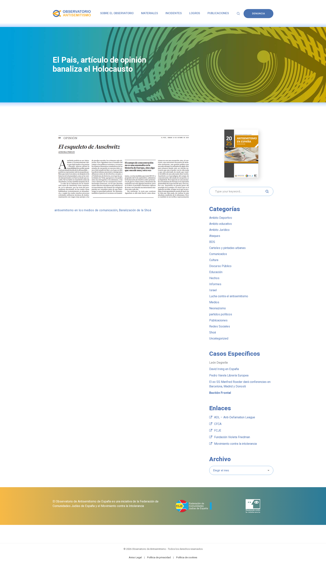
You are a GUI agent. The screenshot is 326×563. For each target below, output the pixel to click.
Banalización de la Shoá (135, 210)
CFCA (217, 424)
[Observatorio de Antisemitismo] (72, 13)
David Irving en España (224, 369)
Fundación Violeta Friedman (232, 437)
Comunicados (218, 254)
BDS (212, 242)
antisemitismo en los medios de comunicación (86, 210)
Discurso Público (220, 266)
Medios (214, 302)
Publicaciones (218, 320)
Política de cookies (186, 557)
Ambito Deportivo (220, 218)
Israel (213, 290)
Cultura (213, 260)
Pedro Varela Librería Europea (228, 375)
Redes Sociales (219, 326)
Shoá (212, 332)
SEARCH (266, 191)
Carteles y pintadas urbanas (227, 248)
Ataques (214, 236)
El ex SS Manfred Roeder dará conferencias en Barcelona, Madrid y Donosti (240, 384)
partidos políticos (220, 314)
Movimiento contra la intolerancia (235, 444)
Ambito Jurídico (219, 230)
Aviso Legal (135, 557)
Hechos (214, 278)
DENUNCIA (258, 13)
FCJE (217, 430)
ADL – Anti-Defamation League (234, 417)
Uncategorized (218, 338)
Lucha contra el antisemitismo (228, 296)
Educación (215, 272)
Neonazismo (217, 308)
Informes (215, 284)
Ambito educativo (220, 224)
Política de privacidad (159, 557)
